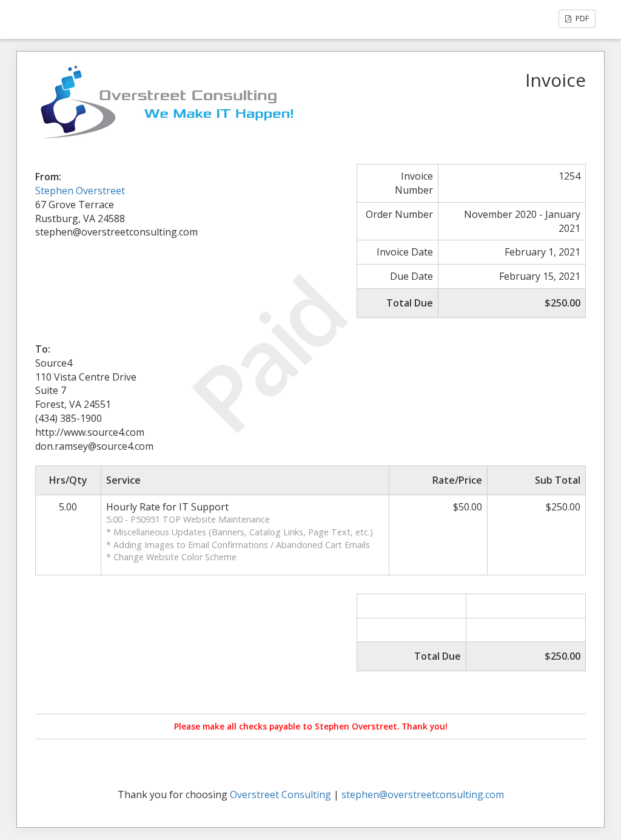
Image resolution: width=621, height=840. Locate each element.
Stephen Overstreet (80, 190)
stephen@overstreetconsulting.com (422, 794)
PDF (581, 18)
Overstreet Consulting (280, 794)
